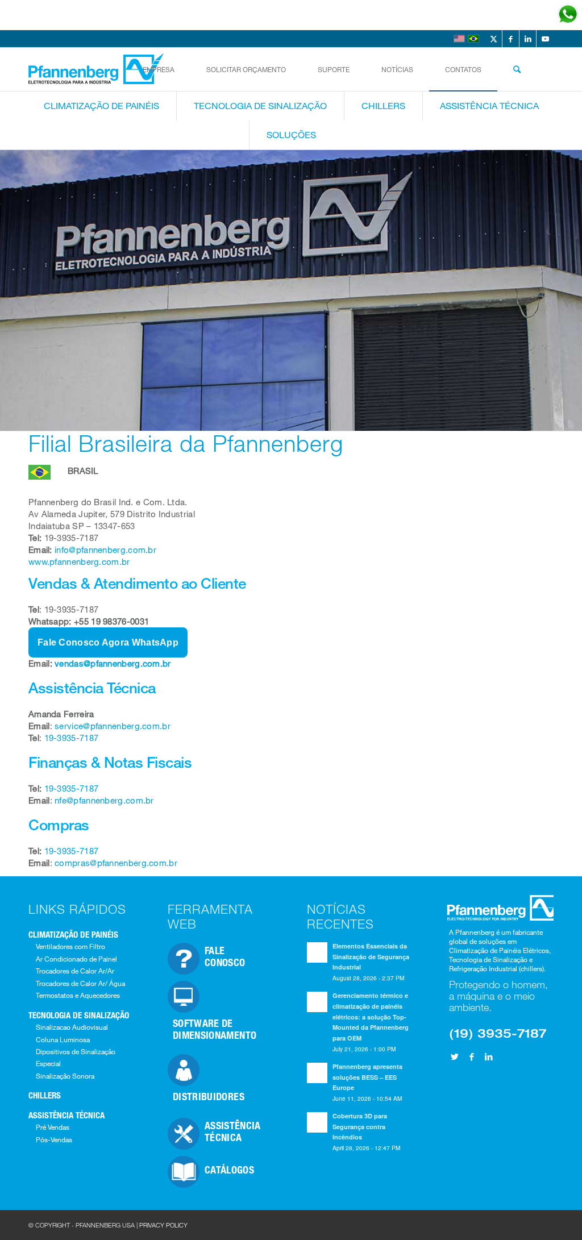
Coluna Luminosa (63, 1039)
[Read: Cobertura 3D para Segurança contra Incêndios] (317, 1122)
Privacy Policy (163, 1225)
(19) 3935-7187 (497, 1033)
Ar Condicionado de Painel (76, 958)
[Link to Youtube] (545, 38)
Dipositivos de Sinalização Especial (75, 1057)
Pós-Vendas (54, 1139)
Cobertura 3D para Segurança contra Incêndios (359, 1127)
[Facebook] (471, 1056)
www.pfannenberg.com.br (79, 561)
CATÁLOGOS (229, 1169)
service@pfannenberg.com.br (113, 726)
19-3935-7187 (71, 738)
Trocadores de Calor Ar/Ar (75, 970)
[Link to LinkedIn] (527, 38)
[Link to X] (493, 38)
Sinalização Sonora (65, 1075)
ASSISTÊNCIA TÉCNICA (66, 1115)
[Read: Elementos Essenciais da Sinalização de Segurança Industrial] (317, 952)
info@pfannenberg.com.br (105, 549)
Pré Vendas (52, 1126)
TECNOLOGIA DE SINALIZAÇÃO (78, 1015)
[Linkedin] (488, 1056)
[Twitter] (454, 1056)
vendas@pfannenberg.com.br (113, 663)
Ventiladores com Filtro (70, 946)
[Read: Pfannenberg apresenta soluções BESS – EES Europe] (317, 1073)
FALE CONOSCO (225, 956)
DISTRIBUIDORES (208, 1096)
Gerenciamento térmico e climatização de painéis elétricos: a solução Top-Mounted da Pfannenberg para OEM (370, 1016)
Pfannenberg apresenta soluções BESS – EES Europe (367, 1077)
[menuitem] (158, 69)
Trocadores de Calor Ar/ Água (80, 983)
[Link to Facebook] (510, 38)
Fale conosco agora (490, 15)
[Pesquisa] (517, 69)
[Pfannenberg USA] (97, 69)
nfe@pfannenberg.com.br (104, 800)
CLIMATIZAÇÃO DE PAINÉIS (73, 934)
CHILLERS (44, 1095)
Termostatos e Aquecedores (78, 995)
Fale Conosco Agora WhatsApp (108, 642)
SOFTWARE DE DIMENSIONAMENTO (214, 1029)
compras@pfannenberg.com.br (114, 863)
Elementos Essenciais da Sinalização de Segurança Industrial (370, 957)
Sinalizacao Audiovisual (72, 1026)
